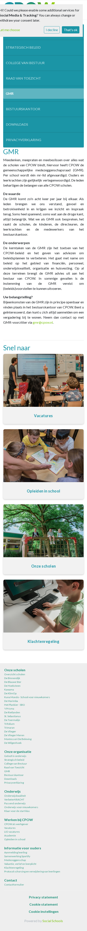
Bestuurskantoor (23, 109)
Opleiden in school (14, 839)
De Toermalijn (12, 720)
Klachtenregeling (14, 867)
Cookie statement (43, 904)
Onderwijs (12, 791)
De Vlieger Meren (14, 735)
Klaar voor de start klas (17, 811)
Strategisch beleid (23, 47)
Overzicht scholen (14, 674)
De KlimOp (10, 693)
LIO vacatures (12, 831)
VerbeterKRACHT (14, 799)
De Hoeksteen (12, 685)
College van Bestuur (25, 63)
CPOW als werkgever (16, 824)
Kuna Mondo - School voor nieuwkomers (27, 697)
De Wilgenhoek (13, 742)
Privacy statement (43, 897)
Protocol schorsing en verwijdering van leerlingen (32, 871)
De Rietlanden (12, 712)
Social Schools (52, 921)
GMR (10, 93)
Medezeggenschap (15, 860)
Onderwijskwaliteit (15, 795)
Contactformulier (14, 884)
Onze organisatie (17, 751)
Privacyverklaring (23, 140)
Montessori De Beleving (17, 739)
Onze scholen (14, 670)
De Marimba (11, 701)
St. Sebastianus (12, 716)
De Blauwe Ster (12, 681)
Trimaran (9, 727)
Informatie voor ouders (22, 848)
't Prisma (9, 708)
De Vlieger (10, 731)
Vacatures (10, 827)
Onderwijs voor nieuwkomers (21, 807)
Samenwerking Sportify (17, 856)
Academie (10, 835)
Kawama (9, 689)
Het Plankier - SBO (14, 704)
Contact (10, 880)
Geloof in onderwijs (15, 756)
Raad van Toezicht (23, 78)
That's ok (70, 30)
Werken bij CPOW (18, 820)
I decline (52, 30)
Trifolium (9, 723)
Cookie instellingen (43, 911)
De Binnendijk (12, 678)
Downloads (17, 124)
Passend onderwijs (15, 803)
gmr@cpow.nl (43, 322)
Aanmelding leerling (15, 852)
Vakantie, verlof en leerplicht (20, 863)
